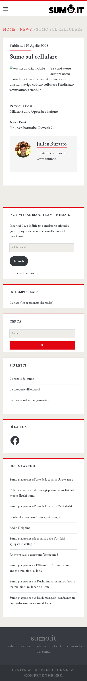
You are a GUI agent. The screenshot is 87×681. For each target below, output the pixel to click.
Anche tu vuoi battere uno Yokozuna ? (34, 555)
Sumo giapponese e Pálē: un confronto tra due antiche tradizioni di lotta (39, 568)
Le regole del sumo (22, 379)
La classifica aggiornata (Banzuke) (31, 303)
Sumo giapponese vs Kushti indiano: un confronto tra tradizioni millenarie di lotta (42, 584)
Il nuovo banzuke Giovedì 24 (32, 128)
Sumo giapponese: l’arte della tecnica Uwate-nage (41, 479)
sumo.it (43, 638)
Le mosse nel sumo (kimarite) (29, 400)
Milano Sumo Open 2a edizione (34, 111)
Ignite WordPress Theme (40, 670)
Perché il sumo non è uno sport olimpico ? (37, 517)
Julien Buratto (52, 144)
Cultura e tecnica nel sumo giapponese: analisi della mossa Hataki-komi (42, 493)
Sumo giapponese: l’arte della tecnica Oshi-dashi (41, 506)
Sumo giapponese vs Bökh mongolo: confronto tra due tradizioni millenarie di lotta (42, 600)
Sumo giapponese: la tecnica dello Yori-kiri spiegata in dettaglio (37, 541)
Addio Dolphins (20, 528)
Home (9, 29)
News (26, 29)
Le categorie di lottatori (25, 389)
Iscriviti (19, 261)
